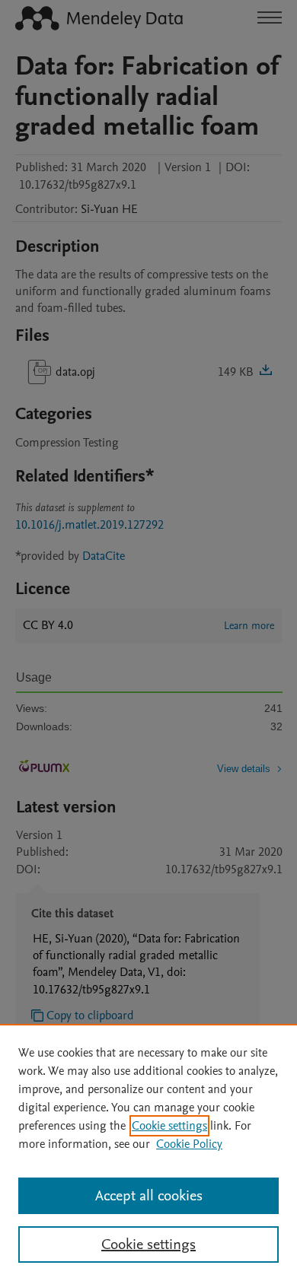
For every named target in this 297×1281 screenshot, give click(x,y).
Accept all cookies (149, 1196)
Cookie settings (169, 1125)
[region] (148, 1152)
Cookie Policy (189, 1144)
